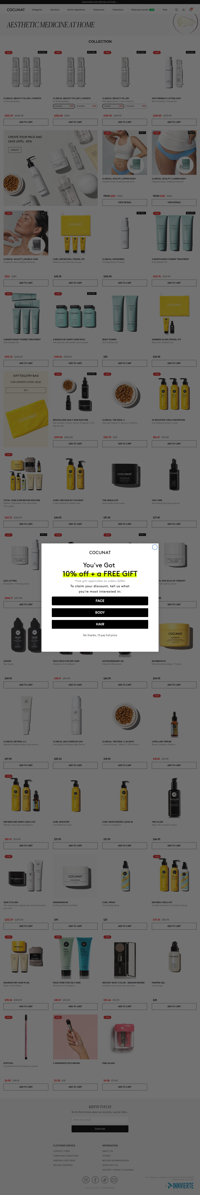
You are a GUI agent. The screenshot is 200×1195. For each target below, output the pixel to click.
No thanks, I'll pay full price (100, 635)
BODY (100, 612)
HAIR (100, 624)
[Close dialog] (154, 547)
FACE (100, 601)
